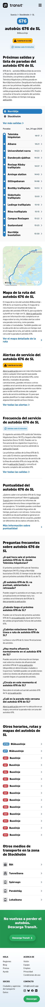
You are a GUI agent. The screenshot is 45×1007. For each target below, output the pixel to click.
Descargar (31, 998)
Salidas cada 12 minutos (24, 47)
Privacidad (28, 971)
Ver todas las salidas (15, 471)
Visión (26, 961)
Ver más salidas (12, 123)
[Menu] (40, 5)
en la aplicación (18, 618)
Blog (5, 964)
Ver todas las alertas (15, 404)
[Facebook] (32, 990)
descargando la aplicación (14, 601)
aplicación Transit (10, 448)
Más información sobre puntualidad (16, 527)
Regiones (7, 961)
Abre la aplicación (34, 313)
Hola (5, 957)
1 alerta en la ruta (24, 41)
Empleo (27, 968)
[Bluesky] (28, 991)
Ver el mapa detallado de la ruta (19, 340)
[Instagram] (25, 990)
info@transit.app (31, 986)
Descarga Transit (21, 937)
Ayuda (5, 971)
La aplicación (8, 388)
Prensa (6, 968)
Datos (5, 992)
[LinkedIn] (36, 990)
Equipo (27, 964)
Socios (6, 981)
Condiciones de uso (32, 975)
